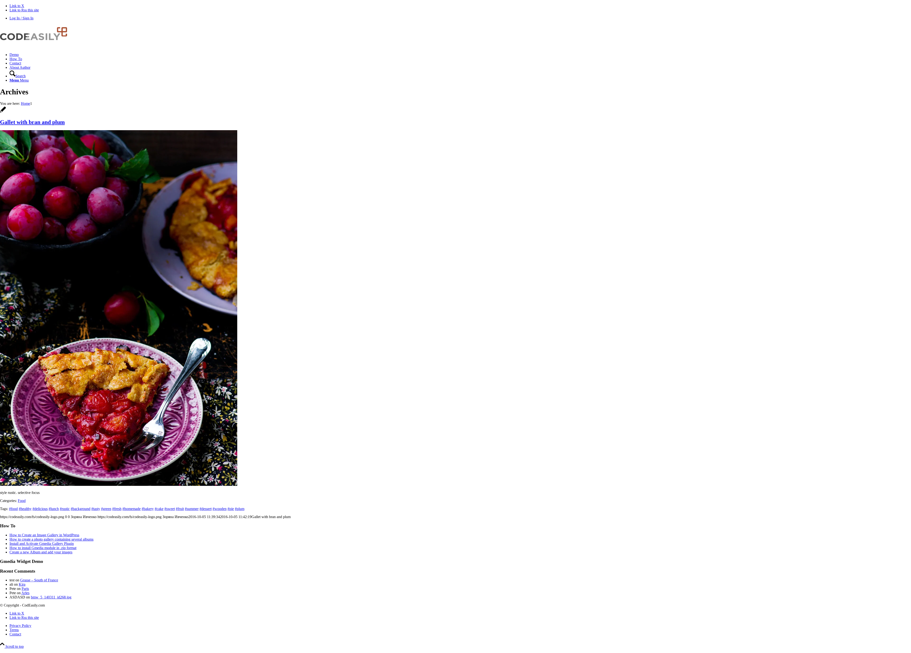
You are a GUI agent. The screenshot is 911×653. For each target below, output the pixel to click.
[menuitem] (460, 55)
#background (80, 509)
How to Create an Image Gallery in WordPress (44, 535)
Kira (22, 584)
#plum (239, 509)
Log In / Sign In (21, 18)
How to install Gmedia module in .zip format (42, 548)
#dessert (206, 509)
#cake (159, 509)
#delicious (40, 509)
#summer (192, 509)
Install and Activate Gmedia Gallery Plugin (41, 544)
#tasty (95, 509)
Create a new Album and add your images (40, 552)
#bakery (148, 509)
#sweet (169, 509)
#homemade (131, 509)
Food (22, 501)
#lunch (54, 509)
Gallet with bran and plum (32, 122)
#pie (231, 509)
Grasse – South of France (39, 580)
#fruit (180, 509)
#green (106, 509)
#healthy (25, 509)
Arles (25, 593)
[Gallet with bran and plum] (3, 112)
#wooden (220, 509)
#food (13, 509)
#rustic (65, 509)
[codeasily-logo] (35, 47)
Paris (25, 589)
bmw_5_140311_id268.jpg (51, 597)
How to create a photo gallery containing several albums (51, 539)
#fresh (116, 509)
